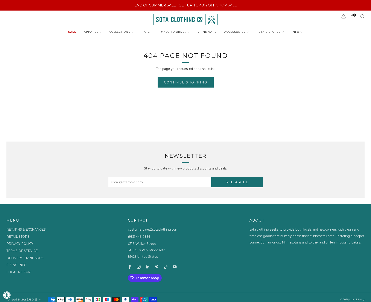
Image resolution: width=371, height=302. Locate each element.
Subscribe (237, 182)
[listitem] (185, 5)
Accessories (234, 31)
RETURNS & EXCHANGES (26, 229)
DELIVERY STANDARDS (25, 258)
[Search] (362, 16)
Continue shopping (185, 82)
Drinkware (207, 31)
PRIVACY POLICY (19, 244)
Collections (119, 31)
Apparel (91, 31)
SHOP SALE (226, 5)
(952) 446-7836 (139, 237)
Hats (145, 31)
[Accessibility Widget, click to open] (7, 295)
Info (295, 31)
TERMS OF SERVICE (22, 251)
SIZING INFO (16, 265)
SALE (72, 31)
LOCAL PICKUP (18, 272)
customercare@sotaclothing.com (153, 229)
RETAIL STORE (17, 237)
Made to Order (174, 31)
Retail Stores (269, 31)
